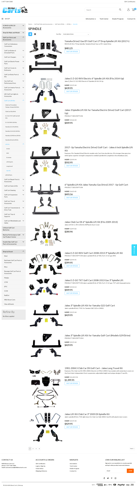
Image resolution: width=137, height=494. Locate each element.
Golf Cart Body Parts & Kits (11, 76)
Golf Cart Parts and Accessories (9, 39)
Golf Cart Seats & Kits (11, 186)
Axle (7, 153)
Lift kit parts (9, 162)
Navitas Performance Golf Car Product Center (11, 236)
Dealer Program (118, 19)
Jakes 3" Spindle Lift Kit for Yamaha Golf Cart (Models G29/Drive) (97, 335)
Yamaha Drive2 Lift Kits (11, 140)
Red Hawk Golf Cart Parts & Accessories (13, 261)
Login (37, 466)
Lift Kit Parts (8, 175)
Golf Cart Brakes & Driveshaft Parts (10, 52)
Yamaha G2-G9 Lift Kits (11, 127)
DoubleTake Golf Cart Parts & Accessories (10, 243)
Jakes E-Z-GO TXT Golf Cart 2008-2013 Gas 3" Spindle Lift (94, 280)
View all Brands (9, 304)
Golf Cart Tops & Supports (9, 215)
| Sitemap (20, 485)
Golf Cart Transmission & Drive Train (12, 209)
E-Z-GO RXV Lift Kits (11, 122)
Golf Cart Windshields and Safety (12, 222)
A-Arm (8, 148)
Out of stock (72, 51)
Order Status (39, 468)
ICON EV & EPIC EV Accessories (9, 27)
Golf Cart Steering (10, 190)
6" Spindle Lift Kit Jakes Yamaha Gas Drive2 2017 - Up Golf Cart (96, 184)
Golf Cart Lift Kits (9, 100)
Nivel (5, 256)
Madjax (6, 278)
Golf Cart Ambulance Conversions (10, 45)
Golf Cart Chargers (10, 57)
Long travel (9, 166)
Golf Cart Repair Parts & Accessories (11, 180)
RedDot (6, 295)
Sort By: (58, 34)
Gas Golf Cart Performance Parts (10, 82)
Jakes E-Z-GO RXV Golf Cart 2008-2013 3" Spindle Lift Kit (94, 253)
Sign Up (43, 466)
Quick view (45, 56)
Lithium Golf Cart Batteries (9, 229)
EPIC (5, 286)
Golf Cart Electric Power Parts (11, 62)
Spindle (8, 170)
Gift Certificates (129, 1)
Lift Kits (7, 144)
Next (131, 448)
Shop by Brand (8, 251)
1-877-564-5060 (7, 1)
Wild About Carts (9, 300)
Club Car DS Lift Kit (10, 111)
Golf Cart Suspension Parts (10, 196)
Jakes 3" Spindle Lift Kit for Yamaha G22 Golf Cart (90, 305)
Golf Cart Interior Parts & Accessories (12, 89)
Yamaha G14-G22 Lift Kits (12, 131)
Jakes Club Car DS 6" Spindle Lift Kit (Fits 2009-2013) (91, 222)
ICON (6, 291)
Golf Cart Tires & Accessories (9, 202)
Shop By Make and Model (11, 32)
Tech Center (104, 19)
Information (90, 19)
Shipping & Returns (41, 471)
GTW (6, 282)
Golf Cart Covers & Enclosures (10, 69)
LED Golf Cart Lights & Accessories (11, 95)
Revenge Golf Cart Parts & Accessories (12, 272)
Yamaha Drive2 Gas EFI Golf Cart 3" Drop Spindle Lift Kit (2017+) (97, 41)
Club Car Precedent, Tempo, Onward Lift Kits (12, 106)
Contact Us (131, 19)
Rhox (5, 267)
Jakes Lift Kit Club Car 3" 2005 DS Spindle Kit (87, 414)
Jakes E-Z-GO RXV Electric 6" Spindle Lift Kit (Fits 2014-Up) (94, 78)
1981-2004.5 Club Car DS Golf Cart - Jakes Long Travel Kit (94, 368)
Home (30, 24)
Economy (8, 157)
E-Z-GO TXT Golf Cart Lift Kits (12, 117)
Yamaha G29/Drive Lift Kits (13, 135)
